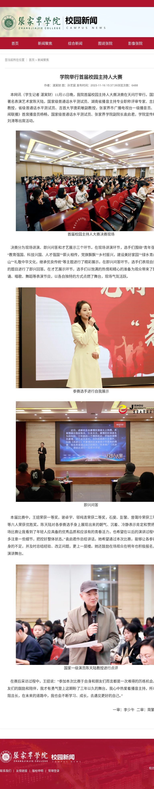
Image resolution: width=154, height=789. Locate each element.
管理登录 (53, 771)
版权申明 (37, 771)
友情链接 (21, 771)
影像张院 (135, 43)
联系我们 (5, 771)
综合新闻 (75, 43)
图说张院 (105, 43)
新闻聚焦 (45, 43)
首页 (15, 43)
